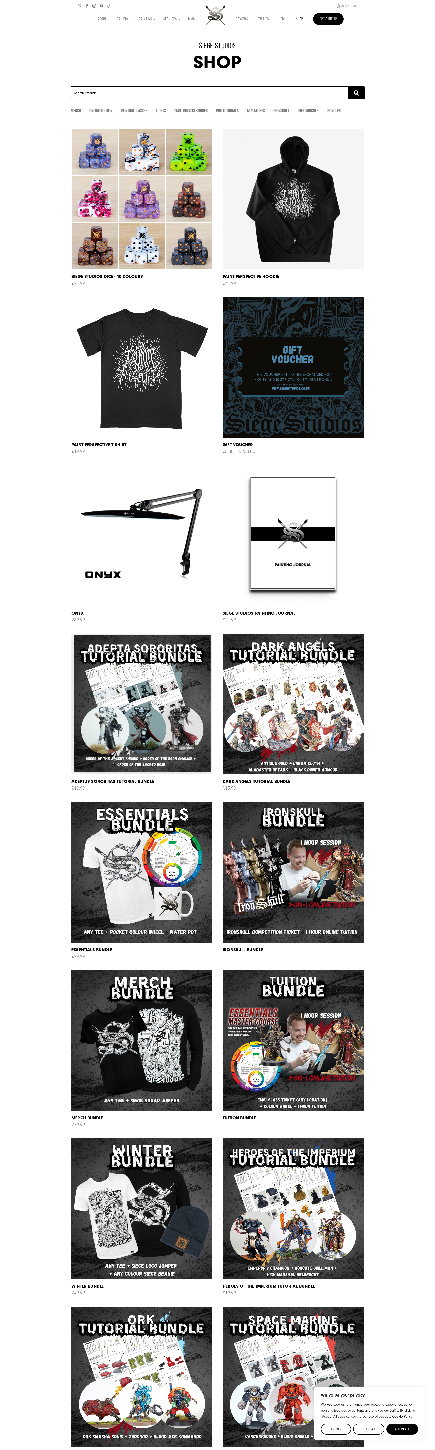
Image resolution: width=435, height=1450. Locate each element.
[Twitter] (79, 6)
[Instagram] (94, 6)
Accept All (402, 1429)
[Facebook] (87, 6)
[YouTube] (101, 6)
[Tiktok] (109, 6)
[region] (369, 1413)
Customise (336, 1429)
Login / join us (348, 6)
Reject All (369, 1429)
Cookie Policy (402, 1416)
